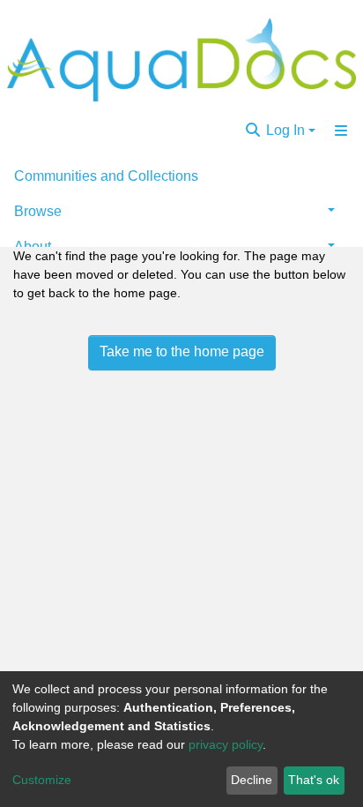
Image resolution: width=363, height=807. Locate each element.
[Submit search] (253, 130)
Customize (41, 780)
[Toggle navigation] (341, 131)
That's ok (313, 780)
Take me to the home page (182, 351)
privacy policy (226, 744)
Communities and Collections (106, 175)
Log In (285, 130)
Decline (251, 780)
